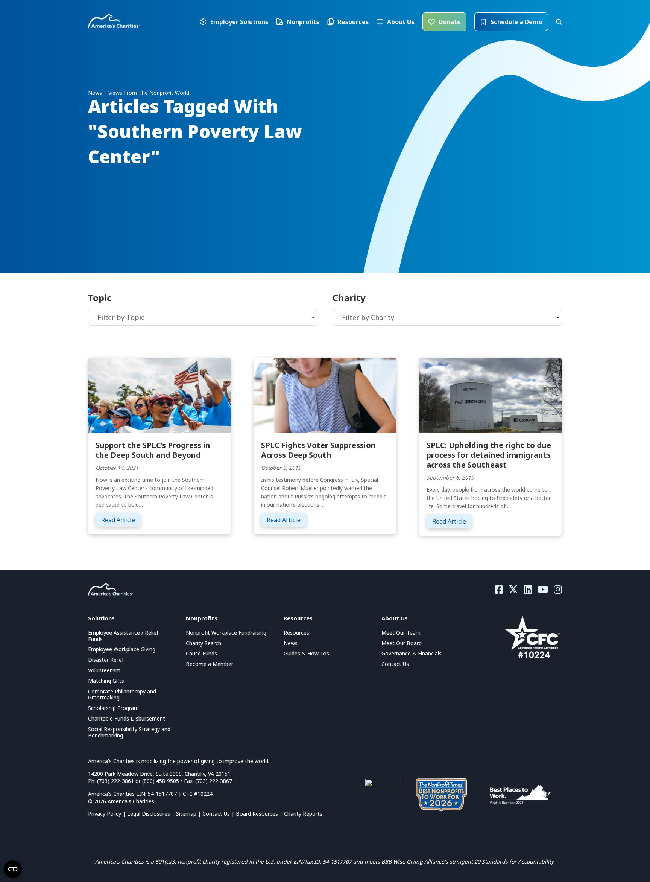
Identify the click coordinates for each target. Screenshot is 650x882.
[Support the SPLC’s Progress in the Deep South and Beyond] (159, 394)
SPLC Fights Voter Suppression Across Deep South (318, 450)
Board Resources (257, 813)
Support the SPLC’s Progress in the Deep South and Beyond (153, 450)
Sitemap (186, 813)
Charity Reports (303, 813)
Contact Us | (219, 813)
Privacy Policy (104, 813)
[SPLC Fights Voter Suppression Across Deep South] (325, 394)
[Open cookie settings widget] (13, 869)
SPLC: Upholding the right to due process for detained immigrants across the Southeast (489, 455)
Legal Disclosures (148, 813)
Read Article (121, 519)
